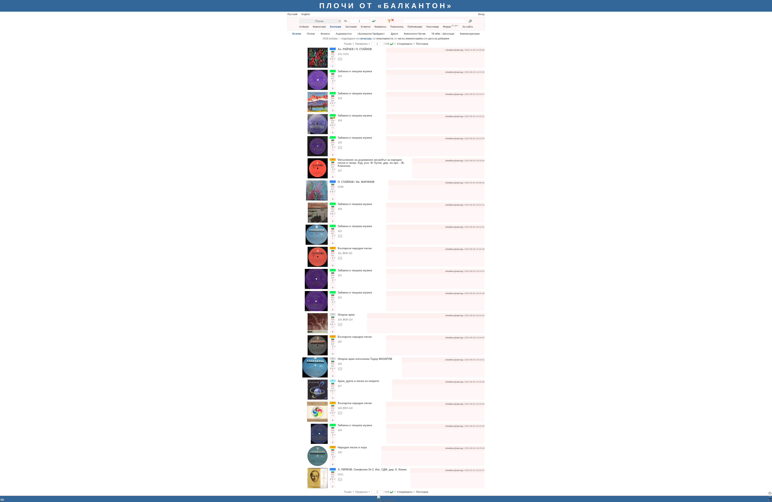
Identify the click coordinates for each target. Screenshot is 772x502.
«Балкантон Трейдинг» (371, 33)
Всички (296, 33)
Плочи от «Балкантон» (386, 6)
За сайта (467, 26)
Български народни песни (355, 248)
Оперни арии (346, 314)
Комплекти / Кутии (414, 33)
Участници (432, 26)
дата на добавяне (438, 38)
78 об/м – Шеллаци (442, 33)
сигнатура (365, 38)
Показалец (396, 26)
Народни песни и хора (352, 447)
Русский (292, 14)
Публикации (415, 26)
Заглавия (351, 26)
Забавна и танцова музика (355, 71)
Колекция (335, 26)
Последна (422, 43)
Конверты (380, 26)
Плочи (311, 33)
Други (394, 33)
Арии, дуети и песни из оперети (358, 381)
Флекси (325, 33)
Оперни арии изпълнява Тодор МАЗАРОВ (365, 358)
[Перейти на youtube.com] (340, 60)
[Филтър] (389, 21)
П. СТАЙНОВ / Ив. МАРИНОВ (356, 181)
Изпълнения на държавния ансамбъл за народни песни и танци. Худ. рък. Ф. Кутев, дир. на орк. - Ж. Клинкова (371, 162)
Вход (481, 14)
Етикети (365, 26)
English (305, 14)
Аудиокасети (343, 33)
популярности (384, 38)
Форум (447, 26)
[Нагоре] (770, 494)
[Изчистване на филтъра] (392, 20)
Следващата (404, 43)
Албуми (304, 26)
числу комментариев (410, 38)
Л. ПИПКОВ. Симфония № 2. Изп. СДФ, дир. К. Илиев (372, 469)
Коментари (319, 26)
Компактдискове (470, 33)
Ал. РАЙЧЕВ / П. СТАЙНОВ (355, 49)
